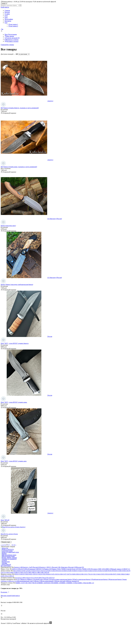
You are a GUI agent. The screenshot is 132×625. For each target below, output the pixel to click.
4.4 (45, 577)
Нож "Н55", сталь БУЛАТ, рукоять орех (14, 461)
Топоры (4, 563)
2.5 (22, 577)
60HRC (72, 583)
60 (12, 576)
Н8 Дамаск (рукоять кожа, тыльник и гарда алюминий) (19, 167)
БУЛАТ (40, 569)
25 (54, 574)
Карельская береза (116, 579)
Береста (25, 579)
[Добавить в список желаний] (3, 104)
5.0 (52, 577)
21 (32, 574)
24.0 (50, 574)
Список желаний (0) (13, 38)
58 (31, 583)
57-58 (26, 583)
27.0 (70, 574)
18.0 (28, 574)
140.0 (76, 571)
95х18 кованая (31, 569)
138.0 (66, 571)
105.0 (20, 571)
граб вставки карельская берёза (62, 579)
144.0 (92, 571)
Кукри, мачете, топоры (9, 557)
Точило (4, 560)
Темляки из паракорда (9, 559)
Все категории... (6, 566)
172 (5, 572)
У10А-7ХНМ (82, 569)
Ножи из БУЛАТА (8, 549)
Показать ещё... (6, 542)
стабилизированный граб (25, 581)
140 (71, 571)
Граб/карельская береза (100, 579)
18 (9, 572)
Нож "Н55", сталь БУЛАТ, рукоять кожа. (14, 402)
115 (40, 571)
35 (104, 574)
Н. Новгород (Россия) (67, 567)
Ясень (38, 581)
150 (111, 571)
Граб (48, 579)
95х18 (22, 569)
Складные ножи (7, 551)
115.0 (45, 571)
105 (15, 571)
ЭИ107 (126, 569)
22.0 (41, 574)
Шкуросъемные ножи (9, 555)
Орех (6, 581)
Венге (32, 579)
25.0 (58, 574)
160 (121, 571)
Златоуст (18, 567)
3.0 (30, 577)
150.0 (116, 571)
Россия (80, 567)
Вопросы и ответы (12, 39)
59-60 (49, 583)
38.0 (124, 574)
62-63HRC (80, 583)
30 (83, 574)
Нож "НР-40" (5, 520)
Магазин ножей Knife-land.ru (10, 595)
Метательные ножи (8, 556)
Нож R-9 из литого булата (9, 534)
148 (107, 571)
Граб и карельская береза (83, 579)
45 (4, 576)
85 (31, 572)
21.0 (36, 574)
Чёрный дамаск (117, 569)
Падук (13, 581)
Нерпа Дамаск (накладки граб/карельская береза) (17, 284)
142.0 (81, 571)
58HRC (42, 583)
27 (66, 574)
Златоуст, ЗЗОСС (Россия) (49, 567)
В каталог (4, 592)
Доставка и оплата (12, 41)
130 (50, 571)
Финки (4, 553)
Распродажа (6, 561)
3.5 (34, 577)
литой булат (72, 569)
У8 (90, 569)
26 (63, 574)
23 (46, 574)
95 (47, 572)
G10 (19, 579)
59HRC (64, 583)
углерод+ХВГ (97, 569)
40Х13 (15, 569)
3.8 (38, 577)
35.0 (108, 574)
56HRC (19, 583)
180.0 (18, 572)
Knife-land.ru (5, 7)
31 (87, 574)
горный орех (40, 579)
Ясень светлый (61, 581)
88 (40, 572)
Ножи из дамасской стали (10, 552)
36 (113, 574)
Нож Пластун (6, 564)
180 (13, 572)
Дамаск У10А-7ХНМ (60, 569)
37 (116, 574)
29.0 (79, 574)
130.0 (55, 571)
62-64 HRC (89, 583)
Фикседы (5, 548)
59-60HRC (56, 583)
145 (97, 571)
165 (125, 571)
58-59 (35, 583)
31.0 (91, 574)
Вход (6, 34)
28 (75, 574)
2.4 (17, 577)
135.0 (60, 571)
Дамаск (48, 569)
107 (25, 571)
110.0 (35, 571)
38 (120, 574)
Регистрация (12, 34)
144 (86, 571)
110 (30, 571)
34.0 (100, 574)
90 (43, 572)
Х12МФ (107, 569)
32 (96, 574)
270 (27, 572)
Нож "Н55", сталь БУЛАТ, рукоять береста (15, 343)
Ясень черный (73, 581)
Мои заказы (10, 36)
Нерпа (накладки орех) (8, 225)
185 (23, 572)
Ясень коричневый (48, 581)
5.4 (8, 576)
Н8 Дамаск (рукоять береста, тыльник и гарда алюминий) (20, 108)
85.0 (35, 572)
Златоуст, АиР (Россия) (31, 567)
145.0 (102, 571)
